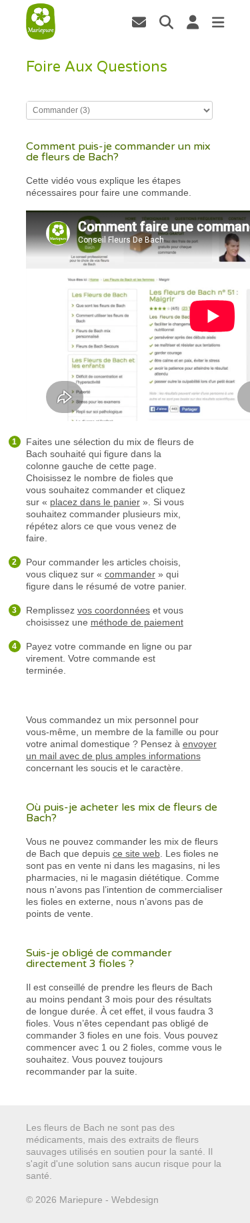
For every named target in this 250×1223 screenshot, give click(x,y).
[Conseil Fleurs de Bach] (40, 21)
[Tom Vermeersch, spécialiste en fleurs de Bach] (139, 22)
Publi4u (177, 1199)
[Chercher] (166, 22)
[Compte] (193, 22)
